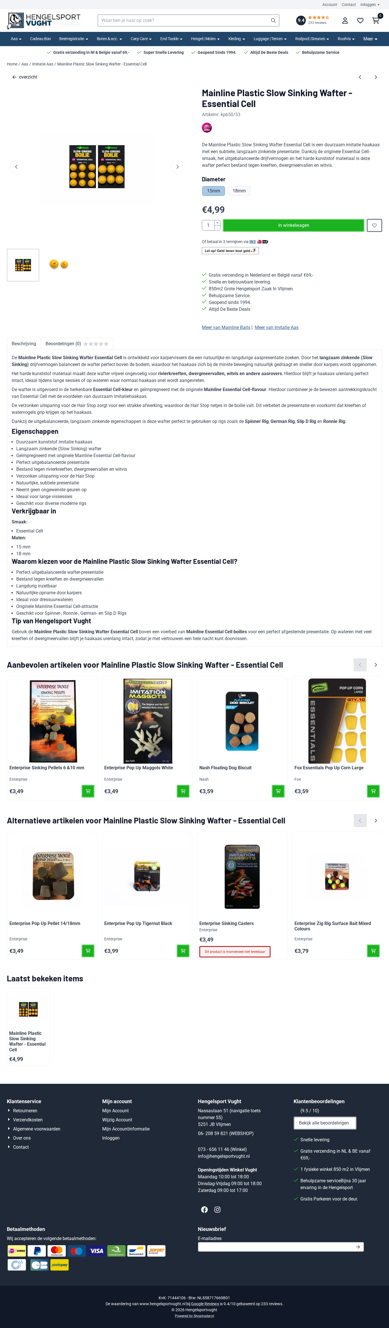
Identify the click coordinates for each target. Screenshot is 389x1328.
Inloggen (368, 4)
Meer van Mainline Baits (226, 327)
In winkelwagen (293, 225)
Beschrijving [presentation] (24, 343)
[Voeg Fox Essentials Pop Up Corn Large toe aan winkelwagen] (373, 791)
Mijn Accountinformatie (126, 1129)
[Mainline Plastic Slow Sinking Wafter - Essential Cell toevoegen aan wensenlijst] (374, 225)
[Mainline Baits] (207, 131)
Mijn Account (115, 1110)
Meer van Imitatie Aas (276, 327)
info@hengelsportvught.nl (224, 1156)
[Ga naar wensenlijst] (360, 20)
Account (329, 4)
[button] (344, 20)
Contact (349, 4)
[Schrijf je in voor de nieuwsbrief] (358, 1247)
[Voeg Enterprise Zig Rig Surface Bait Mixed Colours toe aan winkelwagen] (373, 950)
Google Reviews (205, 1304)
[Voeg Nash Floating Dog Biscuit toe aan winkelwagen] (278, 791)
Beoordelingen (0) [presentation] (63, 343)
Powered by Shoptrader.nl (194, 1316)
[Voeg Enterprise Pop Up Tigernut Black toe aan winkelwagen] (183, 950)
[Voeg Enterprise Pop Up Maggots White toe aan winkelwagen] (183, 791)
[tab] (24, 344)
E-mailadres (250, 1238)
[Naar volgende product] (375, 77)
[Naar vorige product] (360, 77)
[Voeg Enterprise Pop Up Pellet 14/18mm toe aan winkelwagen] (88, 950)
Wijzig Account (117, 1120)
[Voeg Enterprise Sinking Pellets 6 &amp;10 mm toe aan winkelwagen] (88, 791)
